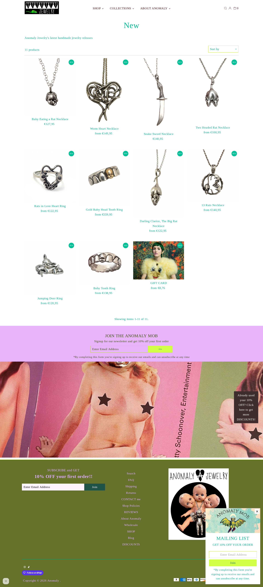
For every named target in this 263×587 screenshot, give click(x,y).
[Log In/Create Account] (230, 8)
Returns (131, 492)
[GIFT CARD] (158, 260)
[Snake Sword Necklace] (158, 94)
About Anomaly (154, 8)
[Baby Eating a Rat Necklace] (50, 87)
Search (131, 473)
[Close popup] (257, 511)
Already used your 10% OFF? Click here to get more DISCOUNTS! (246, 407)
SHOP (97, 8)
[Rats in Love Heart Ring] (50, 176)
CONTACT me (131, 499)
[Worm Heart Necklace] (104, 91)
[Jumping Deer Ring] (50, 268)
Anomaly (53, 580)
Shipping (131, 486)
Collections (121, 8)
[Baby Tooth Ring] (104, 263)
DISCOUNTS (131, 544)
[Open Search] (225, 8)
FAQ (131, 480)
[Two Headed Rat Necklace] (213, 91)
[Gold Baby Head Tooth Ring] (104, 177)
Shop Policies (131, 505)
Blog (131, 538)
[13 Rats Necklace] (213, 175)
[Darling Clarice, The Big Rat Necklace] (158, 183)
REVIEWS (131, 512)
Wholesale (131, 525)
